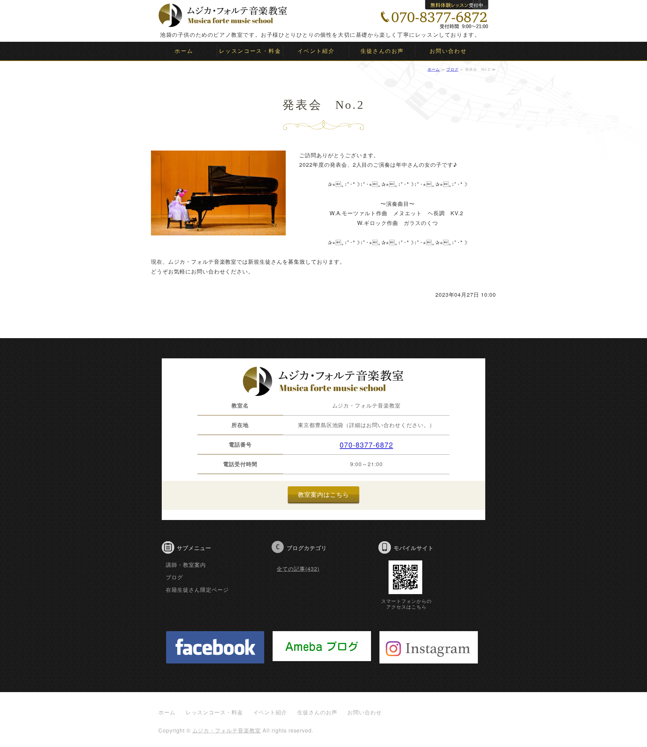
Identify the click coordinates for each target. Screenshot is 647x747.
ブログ (452, 69)
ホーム (184, 51)
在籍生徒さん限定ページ (197, 589)
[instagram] (428, 658)
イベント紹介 (316, 51)
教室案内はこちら (323, 494)
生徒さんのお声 (382, 51)
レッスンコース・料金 (250, 51)
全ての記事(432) (298, 569)
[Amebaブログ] (322, 656)
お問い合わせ (448, 51)
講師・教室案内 (186, 565)
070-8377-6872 (366, 445)
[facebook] (215, 658)
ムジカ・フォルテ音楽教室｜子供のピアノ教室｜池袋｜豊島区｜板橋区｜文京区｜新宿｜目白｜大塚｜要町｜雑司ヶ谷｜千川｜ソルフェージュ (223, 13)
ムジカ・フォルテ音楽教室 (226, 730)
